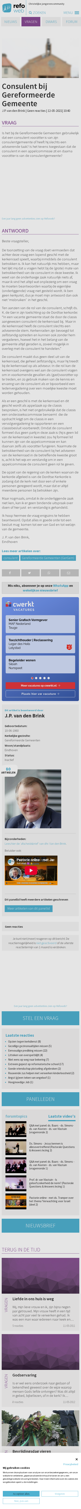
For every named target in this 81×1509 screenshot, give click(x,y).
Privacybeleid (70, 1464)
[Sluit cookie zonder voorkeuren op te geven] (76, 1459)
